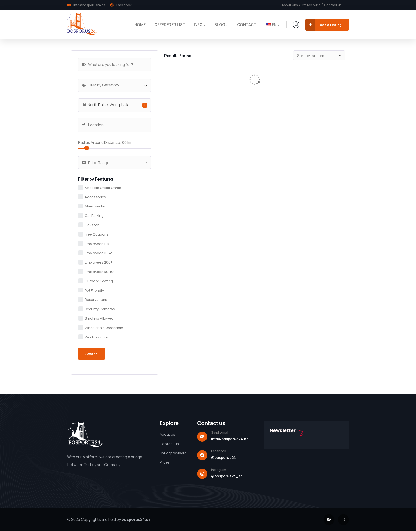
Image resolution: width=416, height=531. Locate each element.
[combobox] (114, 85)
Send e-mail (219, 432)
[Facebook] (329, 519)
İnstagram (218, 469)
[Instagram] (343, 519)
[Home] (82, 24)
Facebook (218, 451)
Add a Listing (331, 24)
